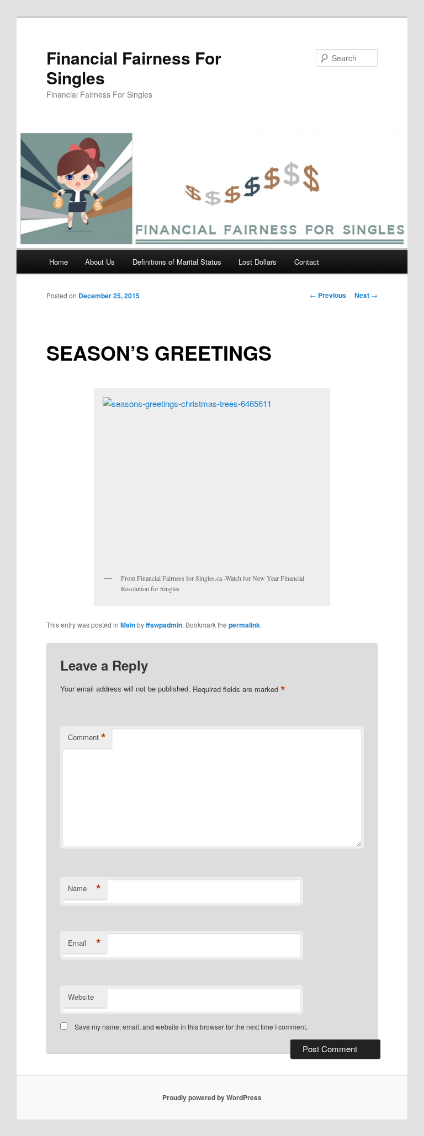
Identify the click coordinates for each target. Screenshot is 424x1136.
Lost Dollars (258, 261)
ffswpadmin (164, 625)
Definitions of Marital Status (176, 261)
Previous (328, 295)
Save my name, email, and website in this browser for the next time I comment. (191, 1026)
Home (58, 261)
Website (81, 997)
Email (84, 943)
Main (127, 625)
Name (84, 888)
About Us (100, 261)
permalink (244, 625)
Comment (87, 737)
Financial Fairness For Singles (133, 67)
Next (366, 295)
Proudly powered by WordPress (212, 1097)
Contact (306, 261)
